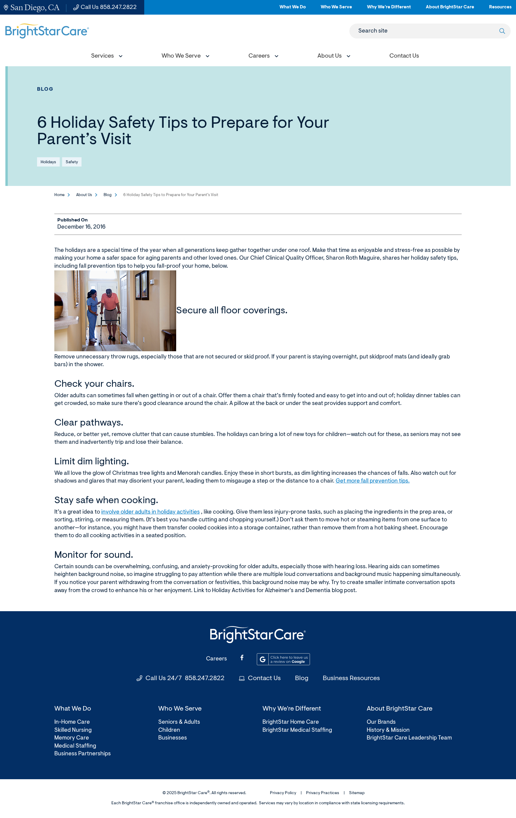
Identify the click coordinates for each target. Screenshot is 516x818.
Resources (500, 10)
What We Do (293, 10)
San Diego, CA (34, 7)
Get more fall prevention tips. (373, 481)
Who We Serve (336, 10)
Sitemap (357, 793)
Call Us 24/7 (185, 678)
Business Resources (351, 678)
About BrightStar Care (450, 10)
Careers (216, 659)
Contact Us (264, 678)
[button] (105, 56)
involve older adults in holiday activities (150, 512)
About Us (84, 195)
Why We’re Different (389, 10)
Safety (72, 162)
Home (59, 195)
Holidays (48, 162)
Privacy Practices (322, 793)
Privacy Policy (283, 793)
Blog (45, 89)
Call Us (109, 7)
